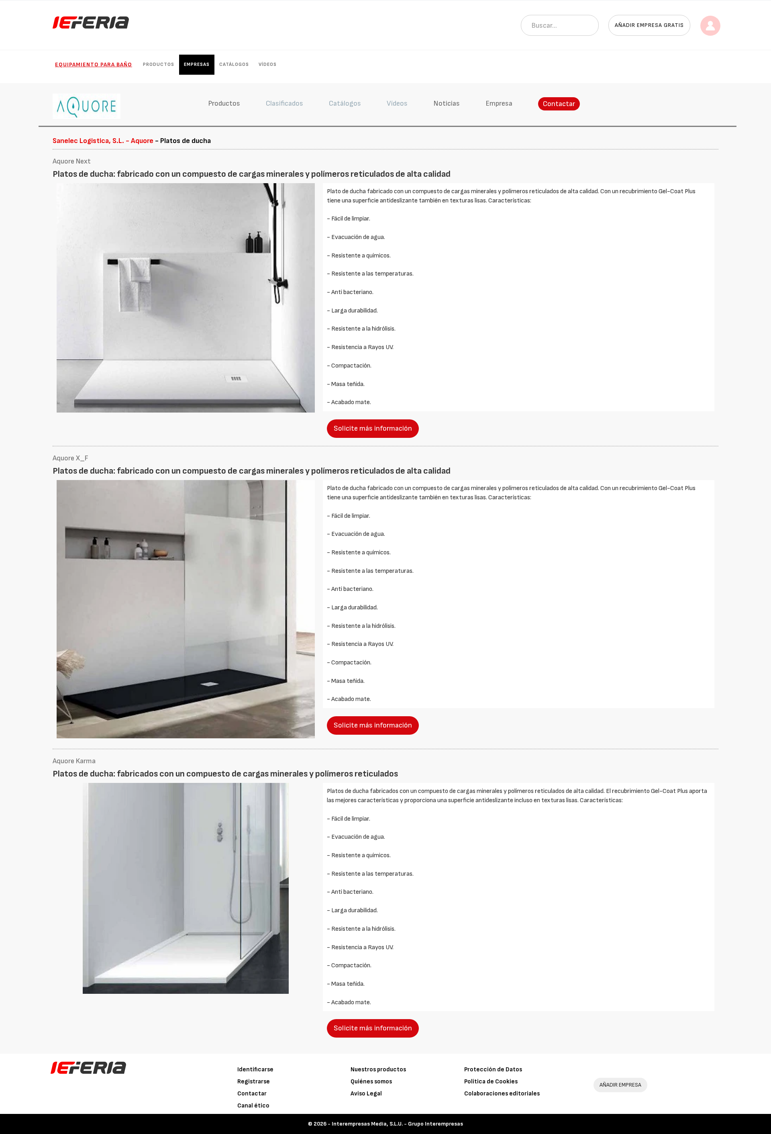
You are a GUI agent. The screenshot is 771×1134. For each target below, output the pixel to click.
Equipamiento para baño (93, 64)
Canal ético (253, 1105)
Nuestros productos (378, 1069)
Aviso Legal (366, 1093)
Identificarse (255, 1069)
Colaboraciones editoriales (502, 1093)
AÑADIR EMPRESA (620, 1084)
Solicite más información (373, 428)
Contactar (559, 104)
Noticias (446, 103)
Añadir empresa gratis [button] (649, 25)
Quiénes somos (371, 1081)
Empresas (197, 64)
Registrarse (253, 1081)
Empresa (498, 103)
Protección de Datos (493, 1069)
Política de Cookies (491, 1081)
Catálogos (234, 64)
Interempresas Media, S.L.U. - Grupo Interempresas (397, 1123)
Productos (158, 64)
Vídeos (268, 64)
